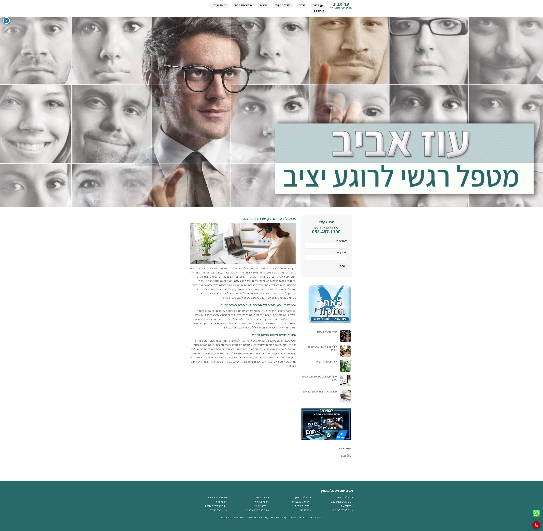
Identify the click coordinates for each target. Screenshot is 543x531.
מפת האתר (280, 518)
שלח (342, 266)
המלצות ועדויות (302, 506)
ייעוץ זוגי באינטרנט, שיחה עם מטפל (322, 348)
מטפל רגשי (304, 510)
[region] (271, 112)
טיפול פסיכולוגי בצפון (341, 510)
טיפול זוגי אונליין (260, 501)
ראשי (316, 5)
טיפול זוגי (318, 11)
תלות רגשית (262, 497)
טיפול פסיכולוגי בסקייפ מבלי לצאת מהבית (319, 378)
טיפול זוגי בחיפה (343, 497)
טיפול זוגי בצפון (302, 497)
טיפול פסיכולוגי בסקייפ (257, 510)
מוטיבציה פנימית (218, 510)
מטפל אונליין (219, 5)
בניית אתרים (225, 518)
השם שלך (341, 241)
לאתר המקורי (282, 5)
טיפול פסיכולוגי (243, 5)
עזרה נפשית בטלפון (327, 332)
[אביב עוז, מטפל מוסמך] (341, 8)
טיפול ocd (221, 501)
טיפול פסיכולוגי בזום (216, 497)
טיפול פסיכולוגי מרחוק (215, 506)
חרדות (263, 5)
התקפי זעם (346, 506)
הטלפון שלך (340, 252)
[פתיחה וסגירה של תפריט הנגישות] (6, 20)
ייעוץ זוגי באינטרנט (300, 501)
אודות (302, 5)
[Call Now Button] (536, 525)
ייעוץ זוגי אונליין (261, 506)
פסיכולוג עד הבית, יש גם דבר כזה (269, 219)
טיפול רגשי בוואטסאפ (341, 501)
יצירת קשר (269, 518)
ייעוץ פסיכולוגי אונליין (326, 361)
